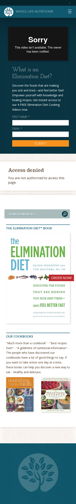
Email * (17, 128)
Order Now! (61, 278)
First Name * (21, 117)
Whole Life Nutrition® (34, 11)
